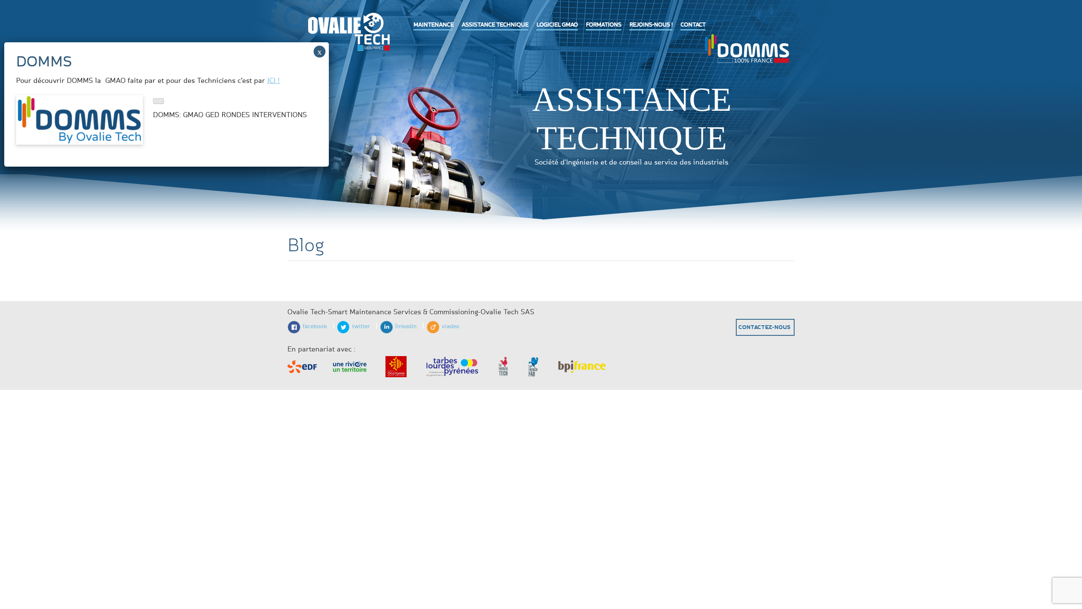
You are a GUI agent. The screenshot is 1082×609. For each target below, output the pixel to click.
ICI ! (273, 81)
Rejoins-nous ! (650, 24)
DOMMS (747, 47)
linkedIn (406, 326)
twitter (361, 326)
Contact (692, 24)
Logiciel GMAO (557, 24)
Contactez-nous (764, 327)
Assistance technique (495, 24)
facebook (315, 326)
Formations (603, 24)
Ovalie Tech (346, 32)
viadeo (450, 326)
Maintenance (433, 24)
